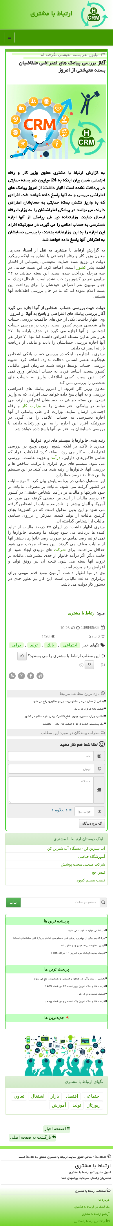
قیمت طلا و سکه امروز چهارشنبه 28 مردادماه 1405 (75, 986)
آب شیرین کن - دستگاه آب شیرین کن (76, 848)
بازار (55, 1096)
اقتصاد (71, 1096)
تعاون (19, 1096)
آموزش (59, 1105)
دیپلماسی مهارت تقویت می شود (86, 930)
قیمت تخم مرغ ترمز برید (89, 709)
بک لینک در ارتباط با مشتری (92, 1207)
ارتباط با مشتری (51, 13)
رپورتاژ (94, 1105)
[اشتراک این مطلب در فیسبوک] (31, 675)
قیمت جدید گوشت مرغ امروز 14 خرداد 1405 (78, 953)
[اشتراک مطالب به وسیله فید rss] (12, 675)
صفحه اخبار (55, 1129)
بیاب (13, 902)
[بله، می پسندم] (22, 656)
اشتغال (37, 1096)
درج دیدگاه (90, 823)
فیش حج (98, 872)
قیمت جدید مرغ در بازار (90, 994)
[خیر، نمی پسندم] (89, 664)
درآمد (55, 458)
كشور (81, 267)
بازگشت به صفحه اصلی (31, 1137)
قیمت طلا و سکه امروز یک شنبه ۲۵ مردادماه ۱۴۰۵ (75, 1001)
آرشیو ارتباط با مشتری (96, 1214)
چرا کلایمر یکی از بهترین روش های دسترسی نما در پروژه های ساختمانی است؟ (59, 938)
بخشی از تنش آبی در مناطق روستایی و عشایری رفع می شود (68, 701)
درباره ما (104, 1200)
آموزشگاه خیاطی (91, 856)
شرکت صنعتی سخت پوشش (83, 864)
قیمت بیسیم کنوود (90, 880)
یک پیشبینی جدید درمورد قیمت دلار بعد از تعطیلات (73, 724)
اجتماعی (70, 645)
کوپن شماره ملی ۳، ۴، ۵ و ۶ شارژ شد (82, 945)
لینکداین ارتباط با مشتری (90, 1221)
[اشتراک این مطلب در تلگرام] (40, 675)
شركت (60, 550)
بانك (50, 645)
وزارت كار (31, 406)
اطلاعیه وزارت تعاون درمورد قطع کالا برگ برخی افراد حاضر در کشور (64, 716)
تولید (34, 645)
